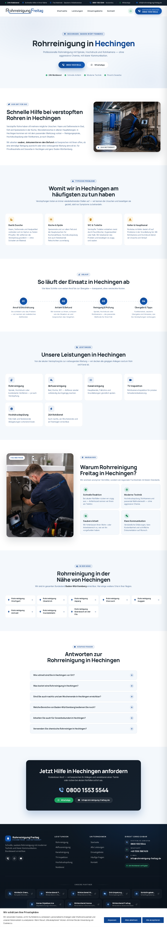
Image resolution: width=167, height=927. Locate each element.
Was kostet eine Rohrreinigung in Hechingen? (55, 685)
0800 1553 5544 (73, 65)
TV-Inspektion (62, 857)
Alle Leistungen (97, 847)
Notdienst (60, 867)
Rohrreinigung (62, 842)
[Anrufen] (7, 858)
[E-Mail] (20, 858)
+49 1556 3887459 (139, 851)
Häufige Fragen (97, 857)
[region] (83, 917)
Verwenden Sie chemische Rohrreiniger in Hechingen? (60, 728)
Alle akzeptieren (153, 920)
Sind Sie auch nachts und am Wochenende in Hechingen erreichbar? (67, 696)
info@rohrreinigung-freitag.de (96, 800)
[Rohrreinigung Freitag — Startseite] (24, 11)
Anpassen (112, 920)
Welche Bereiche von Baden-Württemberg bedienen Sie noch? (64, 707)
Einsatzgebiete (95, 11)
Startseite (62, 11)
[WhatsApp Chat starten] (131, 11)
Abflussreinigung (63, 847)
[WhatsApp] (14, 858)
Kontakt (111, 11)
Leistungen (77, 11)
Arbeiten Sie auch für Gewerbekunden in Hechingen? (59, 717)
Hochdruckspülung (64, 862)
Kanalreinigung (62, 852)
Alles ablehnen (131, 920)
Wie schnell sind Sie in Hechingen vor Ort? (54, 675)
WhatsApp (99, 65)
